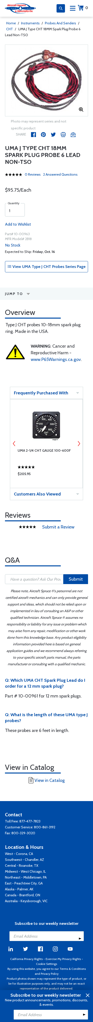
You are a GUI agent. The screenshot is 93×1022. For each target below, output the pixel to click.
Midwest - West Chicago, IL (25, 871)
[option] (46, 80)
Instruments (30, 23)
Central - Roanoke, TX (21, 865)
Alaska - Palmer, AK (19, 889)
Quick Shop (46, 475)
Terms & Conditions (73, 969)
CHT (9, 29)
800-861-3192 (44, 827)
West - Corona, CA (19, 854)
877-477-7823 (29, 821)
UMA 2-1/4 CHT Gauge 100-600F (44, 450)
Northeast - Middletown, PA (26, 877)
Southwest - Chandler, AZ (24, 859)
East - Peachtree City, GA (24, 883)
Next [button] (79, 443)
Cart (86, 7)
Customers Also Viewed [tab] (37, 494)
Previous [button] (14, 443)
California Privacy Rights (26, 959)
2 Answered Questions (60, 174)
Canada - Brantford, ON (22, 895)
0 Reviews (33, 174)
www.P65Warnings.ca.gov (56, 359)
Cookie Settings (46, 964)
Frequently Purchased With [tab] (41, 393)
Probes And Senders (60, 23)
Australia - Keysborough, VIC (26, 901)
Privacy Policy (50, 974)
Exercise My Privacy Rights (63, 959)
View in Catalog (49, 780)
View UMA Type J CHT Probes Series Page (48, 266)
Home (11, 23)
